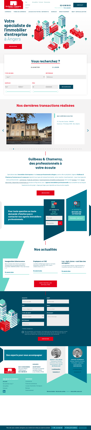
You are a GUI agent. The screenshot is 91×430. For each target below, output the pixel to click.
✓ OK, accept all (57, 427)
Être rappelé (67, 7)
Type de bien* (26, 313)
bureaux (74, 180)
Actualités (35, 2)
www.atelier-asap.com (76, 391)
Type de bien (9, 73)
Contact (41, 2)
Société (24, 298)
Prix (33, 83)
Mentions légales (51, 391)
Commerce (8, 11)
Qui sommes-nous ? (27, 4)
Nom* (48, 298)
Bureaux (54, 11)
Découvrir (13, 46)
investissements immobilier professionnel (51, 180)
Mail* (48, 305)
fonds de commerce (33, 180)
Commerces (29, 381)
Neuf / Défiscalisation (79, 11)
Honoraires (47, 2)
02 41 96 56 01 (65, 5)
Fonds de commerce (20, 11)
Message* (50, 313)
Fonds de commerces (31, 383)
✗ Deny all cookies (71, 427)
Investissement (64, 11)
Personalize (83, 427)
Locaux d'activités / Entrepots (38, 11)
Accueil (5, 381)
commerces (23, 180)
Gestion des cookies (60, 391)
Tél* (23, 305)
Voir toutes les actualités (45, 283)
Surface (8, 83)
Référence (49, 73)
